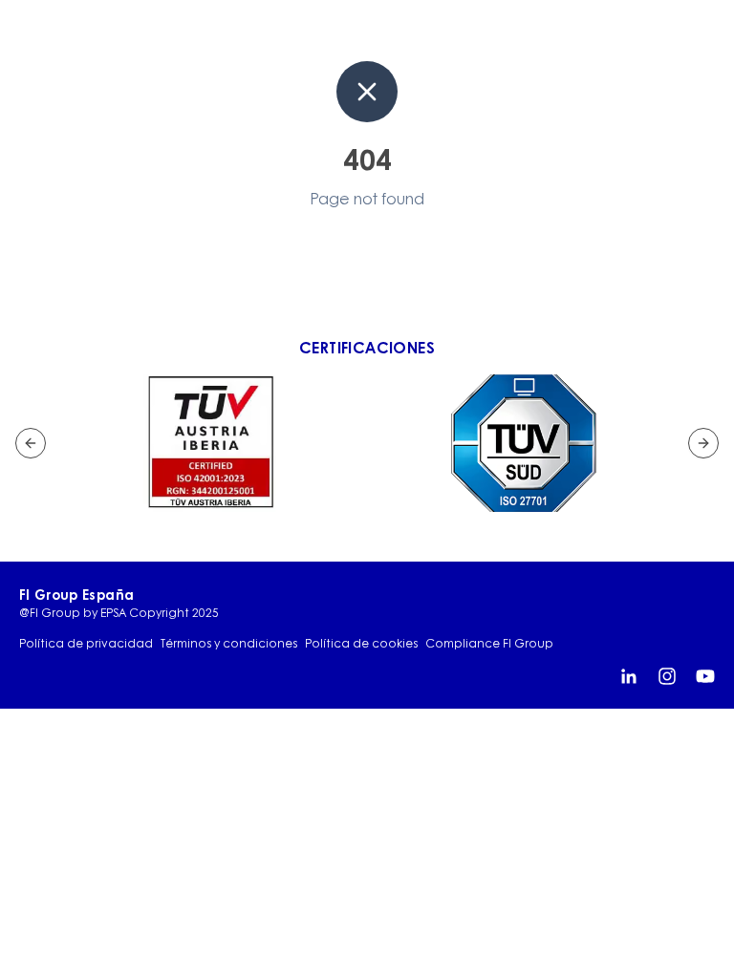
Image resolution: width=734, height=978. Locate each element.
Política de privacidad (86, 643)
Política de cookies (361, 643)
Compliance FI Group (489, 643)
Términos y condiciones (229, 643)
